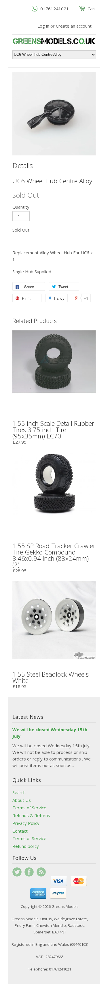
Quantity (20, 207)
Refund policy (25, 846)
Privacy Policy (25, 823)
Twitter (17, 872)
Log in (43, 26)
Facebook (29, 872)
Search (19, 792)
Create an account (74, 26)
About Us (21, 800)
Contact (20, 831)
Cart (92, 8)
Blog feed (41, 872)
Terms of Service (29, 807)
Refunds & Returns (31, 815)
